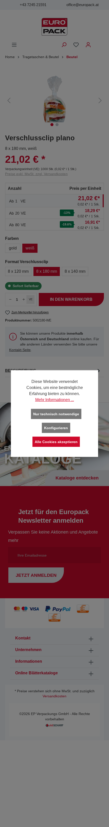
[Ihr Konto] (88, 45)
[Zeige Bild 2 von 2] (57, 124)
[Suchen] (64, 45)
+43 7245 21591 (33, 5)
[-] (10, 299)
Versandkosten (54, 696)
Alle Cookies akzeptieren (56, 442)
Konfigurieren (56, 428)
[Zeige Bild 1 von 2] (51, 124)
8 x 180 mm (46, 271)
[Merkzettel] (76, 45)
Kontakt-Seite (20, 350)
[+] (24, 299)
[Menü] (14, 45)
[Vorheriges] (9, 100)
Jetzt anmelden (36, 575)
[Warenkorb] (97, 42)
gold (13, 248)
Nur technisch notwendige (56, 414)
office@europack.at (82, 5)
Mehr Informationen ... (54, 400)
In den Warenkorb (71, 299)
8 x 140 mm (75, 271)
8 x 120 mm (18, 271)
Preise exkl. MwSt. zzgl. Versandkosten (36, 174)
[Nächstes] (100, 100)
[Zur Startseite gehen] (54, 27)
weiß (30, 248)
